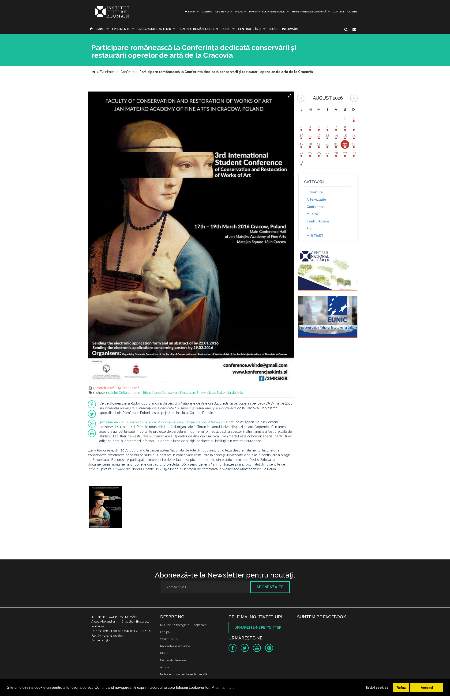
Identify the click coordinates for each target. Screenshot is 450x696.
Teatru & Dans (318, 221)
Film (310, 228)
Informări (290, 29)
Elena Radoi (152, 392)
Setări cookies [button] (377, 687)
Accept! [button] (427, 687)
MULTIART (315, 236)
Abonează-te (270, 587)
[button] (289, 95)
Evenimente (121, 29)
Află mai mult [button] (222, 687)
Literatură (315, 192)
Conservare (170, 392)
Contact (338, 11)
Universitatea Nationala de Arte (220, 392)
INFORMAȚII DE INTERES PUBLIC (267, 11)
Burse (273, 29)
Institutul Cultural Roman (123, 392)
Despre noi (222, 11)
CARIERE (352, 11)
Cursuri (207, 11)
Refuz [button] (401, 687)
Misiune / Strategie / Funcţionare (183, 625)
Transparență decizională (309, 11)
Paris (101, 29)
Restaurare (188, 392)
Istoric (164, 653)
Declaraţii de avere (173, 660)
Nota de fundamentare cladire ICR (183, 674)
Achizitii (165, 667)
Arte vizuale (316, 199)
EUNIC (226, 29)
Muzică (312, 214)
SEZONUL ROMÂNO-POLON (198, 29)
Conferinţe (315, 207)
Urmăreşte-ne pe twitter (258, 627)
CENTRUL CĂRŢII (249, 29)
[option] (105, 507)
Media (239, 11)
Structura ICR (169, 639)
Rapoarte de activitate (175, 646)
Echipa (165, 632)
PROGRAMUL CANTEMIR (154, 29)
